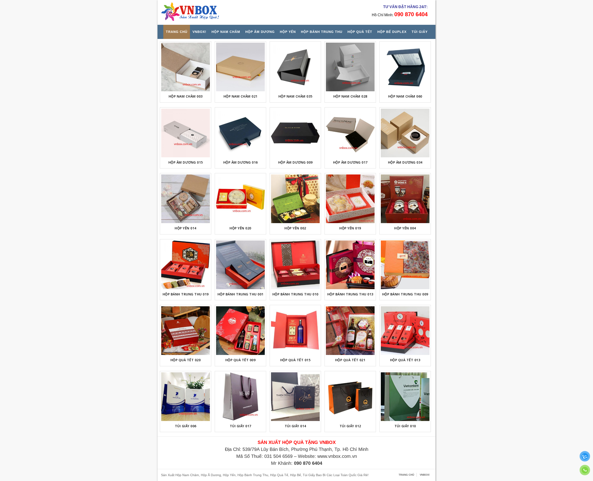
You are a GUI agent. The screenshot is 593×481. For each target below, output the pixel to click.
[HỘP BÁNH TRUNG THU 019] (185, 264)
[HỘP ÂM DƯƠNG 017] (350, 133)
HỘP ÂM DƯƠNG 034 (405, 162)
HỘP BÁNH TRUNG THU (321, 32)
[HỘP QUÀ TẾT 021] (350, 330)
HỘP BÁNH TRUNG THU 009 (405, 294)
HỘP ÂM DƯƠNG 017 (350, 162)
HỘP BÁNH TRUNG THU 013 (350, 294)
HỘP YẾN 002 (295, 228)
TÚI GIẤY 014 (295, 426)
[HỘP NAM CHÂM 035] (295, 67)
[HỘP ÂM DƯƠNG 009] (295, 133)
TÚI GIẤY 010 (405, 426)
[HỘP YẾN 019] (350, 198)
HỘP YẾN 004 (405, 228)
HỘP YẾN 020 (240, 228)
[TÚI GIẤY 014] (295, 396)
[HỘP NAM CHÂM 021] (240, 67)
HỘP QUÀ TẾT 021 (350, 360)
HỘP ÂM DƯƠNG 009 (295, 162)
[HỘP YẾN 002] (295, 198)
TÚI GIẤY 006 (185, 426)
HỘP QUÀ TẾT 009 (240, 360)
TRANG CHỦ (176, 32)
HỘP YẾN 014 (185, 228)
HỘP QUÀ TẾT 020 (185, 360)
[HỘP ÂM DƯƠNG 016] (240, 133)
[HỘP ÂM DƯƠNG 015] (185, 133)
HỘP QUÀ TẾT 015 (295, 360)
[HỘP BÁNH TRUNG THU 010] (295, 264)
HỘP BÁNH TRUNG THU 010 (295, 294)
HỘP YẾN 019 (350, 228)
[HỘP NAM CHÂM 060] (405, 67)
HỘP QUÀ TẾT (359, 32)
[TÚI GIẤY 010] (405, 396)
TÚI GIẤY (420, 32)
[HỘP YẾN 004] (405, 198)
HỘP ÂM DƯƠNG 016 (240, 162)
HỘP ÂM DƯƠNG (260, 32)
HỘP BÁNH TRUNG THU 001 (241, 294)
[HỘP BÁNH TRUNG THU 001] (240, 264)
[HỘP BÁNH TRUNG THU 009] (405, 264)
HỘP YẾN (288, 32)
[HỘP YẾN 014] (185, 198)
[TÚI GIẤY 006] (185, 396)
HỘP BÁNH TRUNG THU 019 (186, 294)
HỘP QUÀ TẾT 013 (405, 360)
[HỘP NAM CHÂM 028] (350, 67)
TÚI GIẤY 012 (350, 426)
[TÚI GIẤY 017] (240, 396)
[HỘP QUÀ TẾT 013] (405, 330)
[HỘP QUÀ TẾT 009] (240, 330)
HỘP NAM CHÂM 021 (241, 96)
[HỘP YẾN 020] (240, 198)
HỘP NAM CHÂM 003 (186, 96)
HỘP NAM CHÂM (225, 32)
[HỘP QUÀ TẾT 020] (185, 330)
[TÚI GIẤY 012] (350, 396)
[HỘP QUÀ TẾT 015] (295, 330)
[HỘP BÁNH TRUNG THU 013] (350, 264)
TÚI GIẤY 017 (240, 426)
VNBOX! (199, 32)
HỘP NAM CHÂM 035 (295, 96)
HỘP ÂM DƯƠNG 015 (185, 162)
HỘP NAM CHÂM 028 (350, 96)
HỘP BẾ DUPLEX (392, 32)
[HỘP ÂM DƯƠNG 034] (405, 133)
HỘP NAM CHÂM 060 (405, 96)
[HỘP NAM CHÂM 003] (185, 67)
